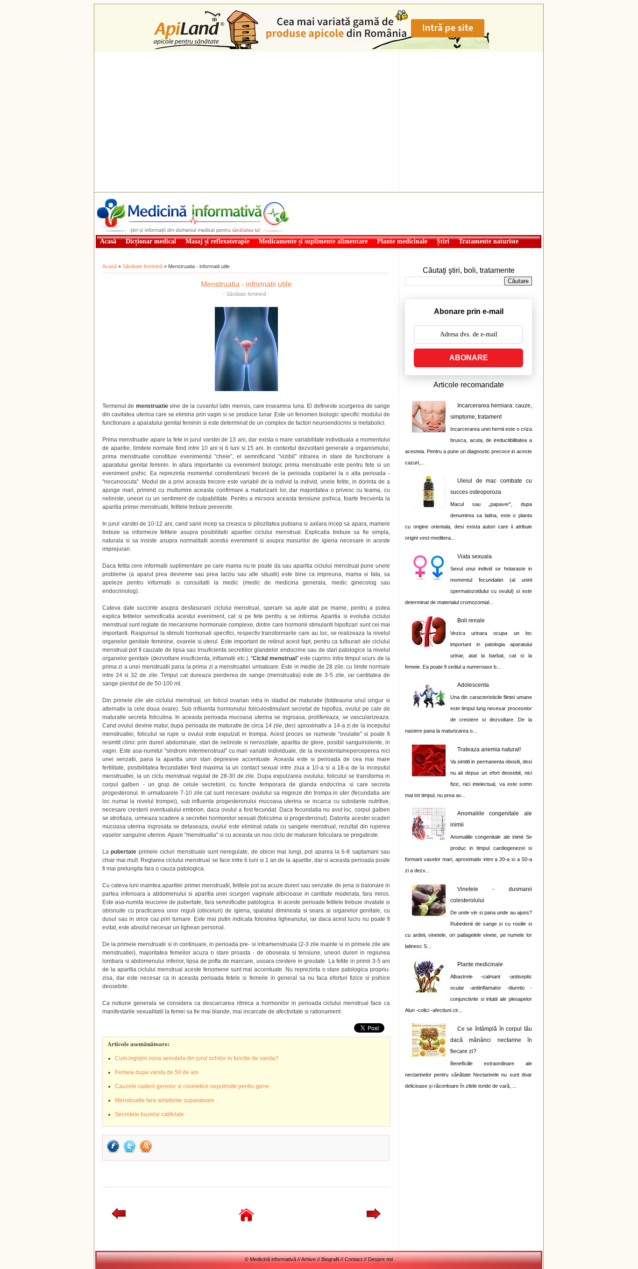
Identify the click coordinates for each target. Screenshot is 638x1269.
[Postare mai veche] (374, 1217)
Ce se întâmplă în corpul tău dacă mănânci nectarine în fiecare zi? (491, 1040)
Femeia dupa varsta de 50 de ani (156, 1072)
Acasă (109, 266)
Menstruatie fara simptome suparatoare (164, 1100)
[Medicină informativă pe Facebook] (113, 1152)
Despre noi (380, 1259)
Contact (353, 1259)
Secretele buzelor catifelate (149, 1114)
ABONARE (468, 358)
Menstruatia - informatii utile (246, 284)
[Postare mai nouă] (119, 1217)
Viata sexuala (474, 556)
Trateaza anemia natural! (489, 749)
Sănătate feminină (142, 266)
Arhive (308, 1259)
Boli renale (471, 620)
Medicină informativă (120, 195)
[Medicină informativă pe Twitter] (129, 1152)
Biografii (330, 1259)
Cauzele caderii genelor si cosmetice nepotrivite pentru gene (192, 1086)
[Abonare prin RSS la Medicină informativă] (145, 1152)
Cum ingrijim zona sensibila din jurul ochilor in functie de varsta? (196, 1058)
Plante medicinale (480, 964)
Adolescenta (473, 685)
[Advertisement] (318, 122)
